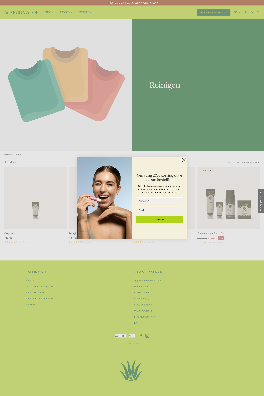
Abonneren (159, 219)
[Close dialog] (184, 160)
